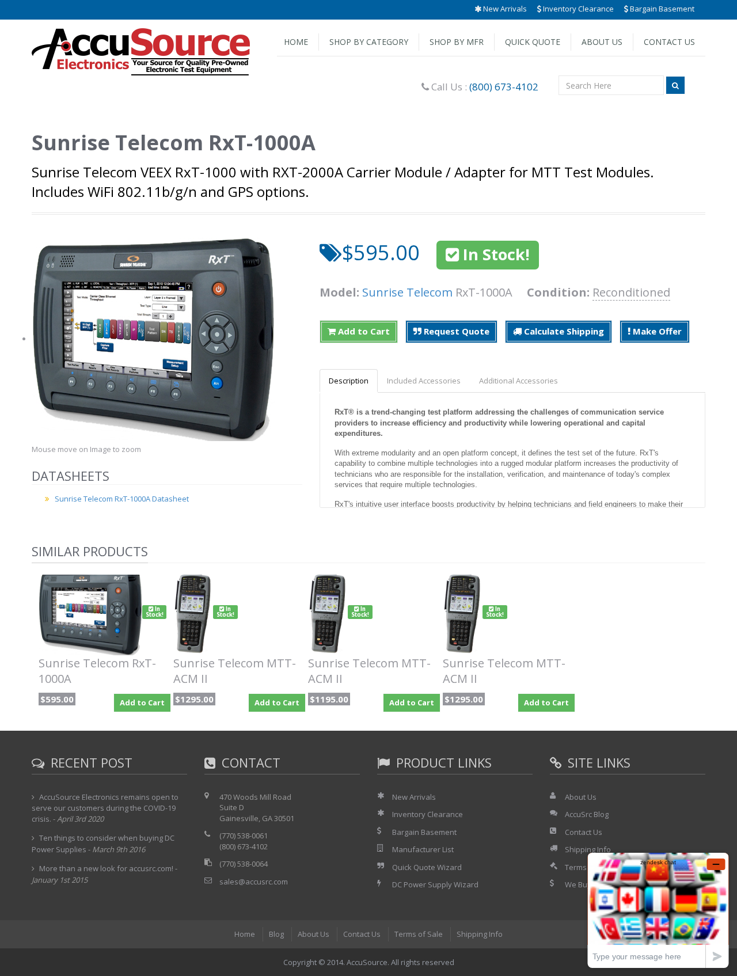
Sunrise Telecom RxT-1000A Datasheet (122, 498)
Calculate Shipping (563, 331)
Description (348, 380)
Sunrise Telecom (407, 292)
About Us (602, 41)
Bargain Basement (661, 8)
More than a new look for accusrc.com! (106, 868)
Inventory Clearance (577, 8)
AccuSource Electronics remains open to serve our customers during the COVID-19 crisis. (105, 808)
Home (296, 41)
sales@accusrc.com (253, 881)
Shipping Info (480, 934)
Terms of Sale (418, 934)
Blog (276, 934)
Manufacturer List (423, 849)
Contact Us (669, 41)
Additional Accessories (518, 380)
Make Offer (656, 331)
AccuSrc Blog (587, 814)
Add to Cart (363, 331)
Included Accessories (424, 380)
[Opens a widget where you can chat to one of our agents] (658, 910)
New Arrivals (504, 8)
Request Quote (455, 331)
